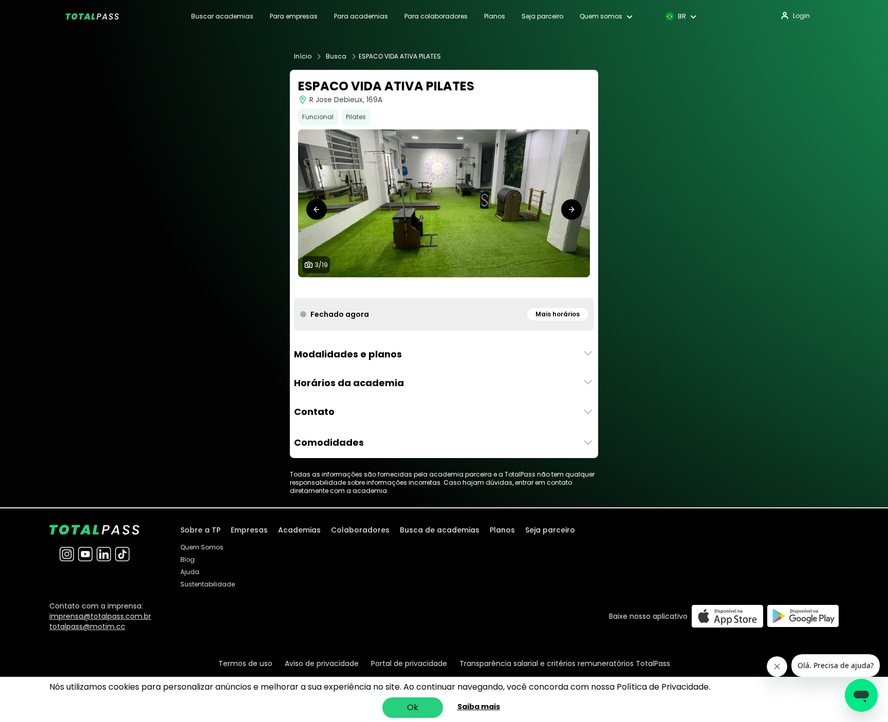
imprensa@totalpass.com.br (100, 616)
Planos (494, 16)
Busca (336, 56)
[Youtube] (85, 554)
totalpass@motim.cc (87, 626)
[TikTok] (122, 554)
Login (801, 15)
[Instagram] (67, 554)
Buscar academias (222, 16)
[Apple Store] (727, 616)
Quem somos (601, 16)
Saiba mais (478, 706)
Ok (412, 707)
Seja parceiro (542, 16)
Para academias (361, 16)
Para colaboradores (436, 16)
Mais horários (557, 314)
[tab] (370, 288)
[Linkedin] (104, 554)
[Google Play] (803, 616)
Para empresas (294, 16)
